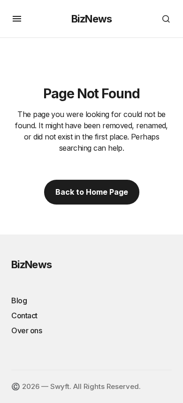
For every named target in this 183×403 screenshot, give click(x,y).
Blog (19, 300)
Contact (24, 315)
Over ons (26, 330)
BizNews (91, 19)
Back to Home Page (91, 192)
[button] (17, 18)
